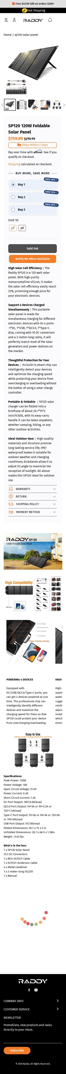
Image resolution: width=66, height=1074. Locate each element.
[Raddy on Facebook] (29, 990)
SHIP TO (13, 220)
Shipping (14, 164)
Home (8, 35)
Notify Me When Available (32, 259)
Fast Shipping (36, 10)
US (22, 228)
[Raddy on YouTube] (36, 990)
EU (12, 228)
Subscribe (17, 1050)
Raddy (26, 1064)
